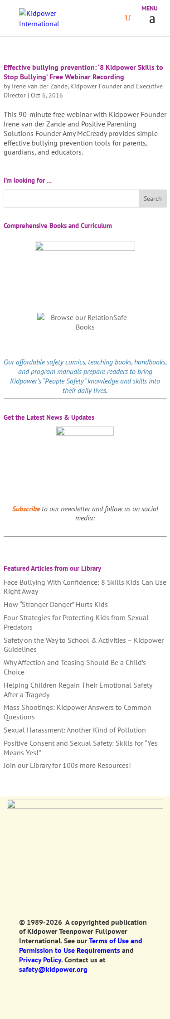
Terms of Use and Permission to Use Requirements (80, 945)
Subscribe (26, 508)
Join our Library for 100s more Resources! (67, 765)
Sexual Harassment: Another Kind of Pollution (75, 729)
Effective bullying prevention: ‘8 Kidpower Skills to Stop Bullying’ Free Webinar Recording (83, 72)
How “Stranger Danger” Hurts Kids (56, 604)
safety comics (66, 361)
